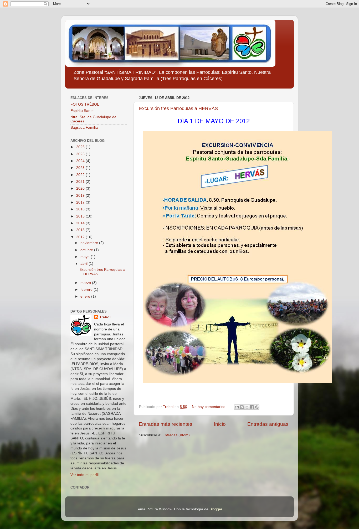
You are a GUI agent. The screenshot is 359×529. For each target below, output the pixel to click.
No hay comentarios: (209, 407)
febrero (87, 290)
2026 (81, 147)
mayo (85, 257)
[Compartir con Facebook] (251, 407)
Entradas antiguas (268, 424)
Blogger (215, 509)
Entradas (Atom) (176, 435)
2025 (81, 154)
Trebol (105, 317)
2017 (81, 202)
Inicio (220, 424)
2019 (81, 196)
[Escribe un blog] (241, 407)
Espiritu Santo (82, 111)
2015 (81, 216)
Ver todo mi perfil (84, 475)
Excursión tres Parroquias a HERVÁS (178, 108)
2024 (81, 161)
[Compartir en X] (246, 407)
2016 (81, 209)
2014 (81, 223)
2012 (81, 237)
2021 (81, 182)
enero (85, 296)
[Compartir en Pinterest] (256, 407)
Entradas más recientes (165, 424)
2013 (81, 230)
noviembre (89, 243)
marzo (86, 283)
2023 (81, 168)
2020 (81, 188)
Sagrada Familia (84, 127)
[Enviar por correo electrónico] (236, 407)
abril (84, 264)
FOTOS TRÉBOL (84, 104)
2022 (81, 175)
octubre (87, 250)
